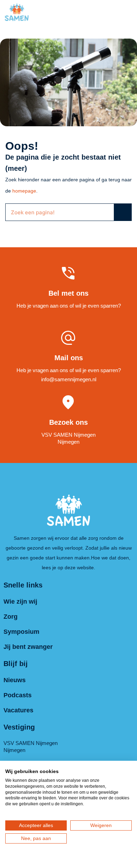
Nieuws (15, 680)
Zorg (11, 616)
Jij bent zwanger (28, 646)
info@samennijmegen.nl (68, 379)
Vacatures (18, 710)
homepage (24, 191)
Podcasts (18, 695)
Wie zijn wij (20, 601)
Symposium (21, 631)
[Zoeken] (122, 212)
